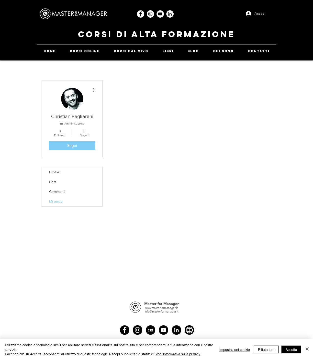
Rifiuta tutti (266, 349)
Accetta (291, 349)
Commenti (57, 191)
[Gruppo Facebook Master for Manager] (150, 330)
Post (52, 182)
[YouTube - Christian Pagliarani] (163, 330)
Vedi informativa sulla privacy (178, 353)
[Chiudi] (307, 349)
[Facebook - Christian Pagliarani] (124, 330)
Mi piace (55, 201)
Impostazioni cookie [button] (234, 349)
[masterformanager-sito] (189, 330)
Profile (54, 172)
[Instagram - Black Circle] (137, 330)
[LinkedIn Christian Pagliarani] (176, 330)
